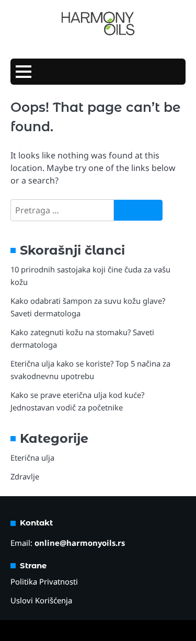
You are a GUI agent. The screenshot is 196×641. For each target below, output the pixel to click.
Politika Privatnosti (44, 581)
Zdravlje (24, 476)
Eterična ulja (32, 457)
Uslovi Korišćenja (41, 600)
